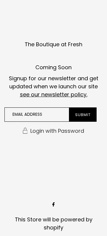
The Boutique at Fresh (53, 44)
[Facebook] (53, 204)
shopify (53, 227)
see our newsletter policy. (53, 94)
